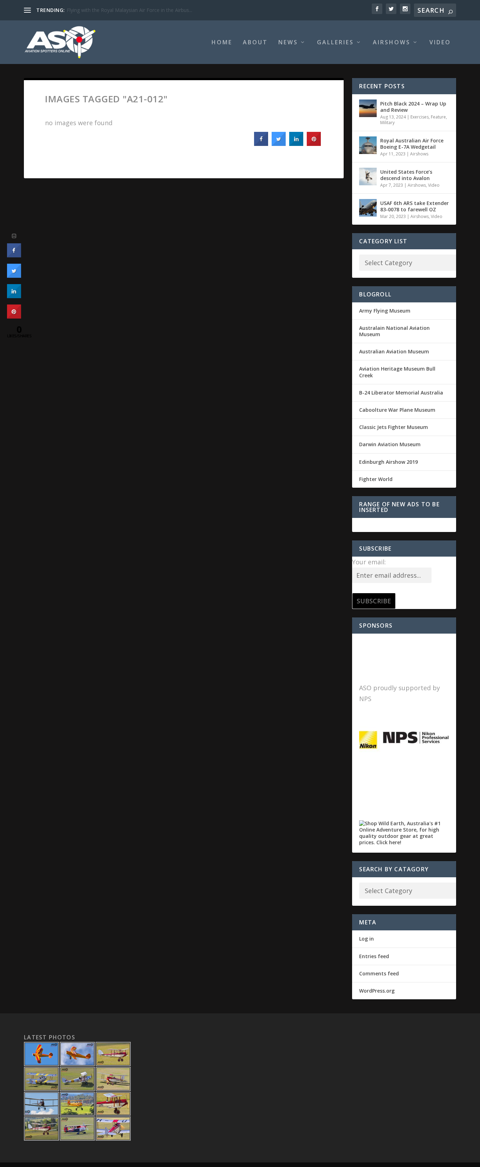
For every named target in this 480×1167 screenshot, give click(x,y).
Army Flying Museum (384, 310)
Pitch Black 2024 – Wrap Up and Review (413, 106)
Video (440, 42)
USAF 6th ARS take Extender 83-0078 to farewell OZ (414, 206)
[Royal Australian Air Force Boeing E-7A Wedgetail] (368, 145)
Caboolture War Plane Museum (397, 409)
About (255, 42)
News (288, 42)
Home (222, 42)
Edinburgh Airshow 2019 (388, 462)
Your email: (369, 562)
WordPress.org (377, 990)
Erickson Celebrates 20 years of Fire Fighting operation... (130, 10)
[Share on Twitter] (279, 143)
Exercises (419, 117)
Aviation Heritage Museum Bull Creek (397, 371)
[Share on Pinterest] (314, 143)
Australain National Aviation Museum (394, 331)
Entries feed (374, 956)
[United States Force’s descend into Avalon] (368, 176)
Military (387, 123)
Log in (366, 938)
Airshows (391, 42)
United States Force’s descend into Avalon (406, 174)
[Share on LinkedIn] (14, 296)
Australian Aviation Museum (394, 351)
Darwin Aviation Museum (390, 444)
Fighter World (376, 479)
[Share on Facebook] (261, 143)
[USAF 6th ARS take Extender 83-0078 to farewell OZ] (368, 208)
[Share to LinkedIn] (296, 143)
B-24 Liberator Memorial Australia (401, 392)
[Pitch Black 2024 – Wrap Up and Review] (368, 108)
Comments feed (379, 973)
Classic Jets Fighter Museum (393, 427)
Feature (438, 117)
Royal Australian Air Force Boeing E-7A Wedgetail (411, 143)
